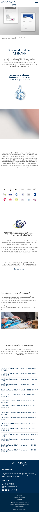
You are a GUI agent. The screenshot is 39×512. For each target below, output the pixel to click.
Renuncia (19, 499)
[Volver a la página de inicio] (8, 3)
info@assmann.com (10, 487)
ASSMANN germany (14, 37)
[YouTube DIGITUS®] (3, 490)
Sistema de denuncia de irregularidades (19, 504)
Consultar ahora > (19, 269)
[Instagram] (16, 490)
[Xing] (11, 490)
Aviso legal (19, 495)
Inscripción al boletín (19, 506)
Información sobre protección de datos (20, 502)
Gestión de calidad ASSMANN (9, 38)
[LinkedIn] (9, 490)
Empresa (22, 37)
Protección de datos (19, 501)
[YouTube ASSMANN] (6, 490)
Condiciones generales (19, 497)
